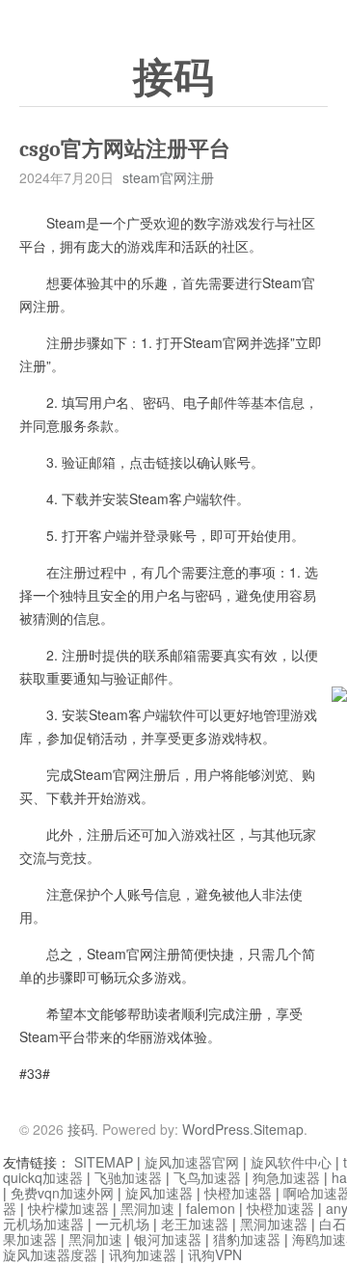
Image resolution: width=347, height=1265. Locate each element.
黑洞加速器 (273, 1223)
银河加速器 (167, 1239)
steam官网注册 (168, 177)
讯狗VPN (215, 1254)
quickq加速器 (43, 1177)
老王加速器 (194, 1223)
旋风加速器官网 (192, 1161)
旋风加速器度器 (50, 1254)
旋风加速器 (159, 1192)
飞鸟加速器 (207, 1177)
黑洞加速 (147, 1208)
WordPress (216, 1129)
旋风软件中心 (291, 1161)
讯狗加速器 (142, 1254)
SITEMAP (103, 1161)
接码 (173, 78)
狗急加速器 (286, 1177)
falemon (210, 1208)
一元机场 (122, 1223)
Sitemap (279, 1129)
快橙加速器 (238, 1192)
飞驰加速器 (128, 1177)
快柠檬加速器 (68, 1208)
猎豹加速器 (246, 1239)
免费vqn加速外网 (62, 1192)
